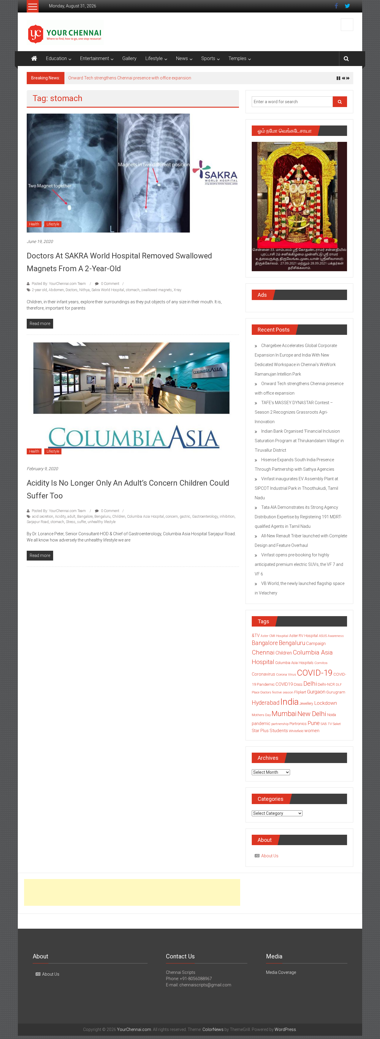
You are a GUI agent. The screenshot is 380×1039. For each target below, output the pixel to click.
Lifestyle (154, 58)
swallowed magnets (156, 290)
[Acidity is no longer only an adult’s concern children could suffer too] (133, 400)
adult (71, 516)
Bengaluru (102, 516)
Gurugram (335, 692)
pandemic (261, 723)
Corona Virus (286, 674)
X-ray (177, 290)
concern (172, 516)
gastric (185, 516)
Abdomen (56, 290)
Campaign (316, 643)
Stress (70, 522)
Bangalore (85, 516)
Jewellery (306, 703)
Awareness (336, 636)
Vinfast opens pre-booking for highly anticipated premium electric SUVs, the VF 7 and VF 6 (299, 564)
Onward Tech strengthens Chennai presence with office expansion (129, 78)
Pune (314, 723)
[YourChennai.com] (34, 58)
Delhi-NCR (326, 684)
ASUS (323, 636)
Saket (337, 724)
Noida (331, 715)
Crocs (298, 684)
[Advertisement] (132, 892)
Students (279, 730)
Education (56, 58)
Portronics (298, 723)
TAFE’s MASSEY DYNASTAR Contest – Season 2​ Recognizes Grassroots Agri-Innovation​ (294, 412)
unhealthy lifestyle (101, 522)
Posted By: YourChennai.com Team (59, 284)
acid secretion (42, 516)
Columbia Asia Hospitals (294, 663)
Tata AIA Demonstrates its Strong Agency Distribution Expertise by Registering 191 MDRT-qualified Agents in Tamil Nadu (298, 517)
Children (118, 516)
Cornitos (320, 663)
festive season (282, 692)
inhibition (227, 516)
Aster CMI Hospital (274, 636)
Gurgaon (316, 692)
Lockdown (325, 703)
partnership (280, 724)
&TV (256, 635)
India (289, 702)
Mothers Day (261, 715)
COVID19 (284, 684)
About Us (269, 855)
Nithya (84, 290)
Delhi (310, 683)
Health (34, 224)
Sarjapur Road (38, 522)
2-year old (39, 290)
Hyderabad (265, 702)
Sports (208, 58)
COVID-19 (314, 673)
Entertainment (94, 58)
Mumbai (284, 714)
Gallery (129, 58)
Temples (237, 58)
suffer (81, 522)
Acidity (60, 516)
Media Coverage (281, 972)
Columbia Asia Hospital (145, 516)
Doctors (71, 290)
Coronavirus (263, 674)
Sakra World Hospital (107, 290)
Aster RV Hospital (303, 635)
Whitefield (296, 731)
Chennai (263, 652)
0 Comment (109, 284)
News (182, 58)
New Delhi (311, 714)
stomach (133, 290)
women (311, 730)
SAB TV (326, 724)
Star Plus (260, 730)
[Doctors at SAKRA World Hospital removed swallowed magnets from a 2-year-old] (133, 172)
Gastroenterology (205, 516)
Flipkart (300, 692)
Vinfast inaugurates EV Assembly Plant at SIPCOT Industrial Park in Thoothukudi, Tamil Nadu (296, 488)
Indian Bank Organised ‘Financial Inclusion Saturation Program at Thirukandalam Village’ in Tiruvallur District (299, 441)
